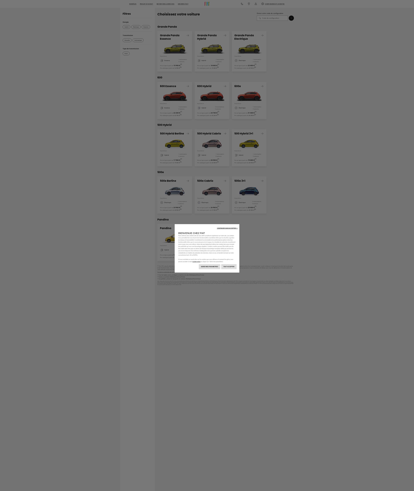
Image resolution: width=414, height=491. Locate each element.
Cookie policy (196, 261)
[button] (227, 228)
